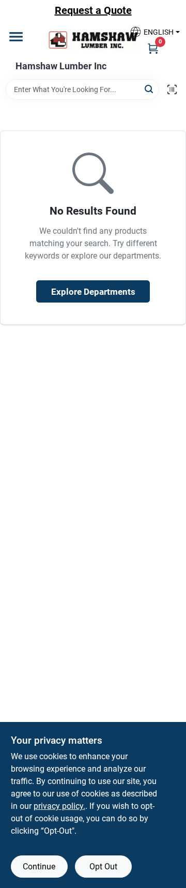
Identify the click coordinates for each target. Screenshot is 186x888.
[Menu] (16, 36)
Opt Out (103, 866)
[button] (151, 32)
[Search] (149, 88)
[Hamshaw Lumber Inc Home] (93, 39)
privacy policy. (59, 806)
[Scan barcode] (172, 89)
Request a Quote (93, 10)
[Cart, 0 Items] (153, 48)
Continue (39, 866)
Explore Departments (93, 292)
